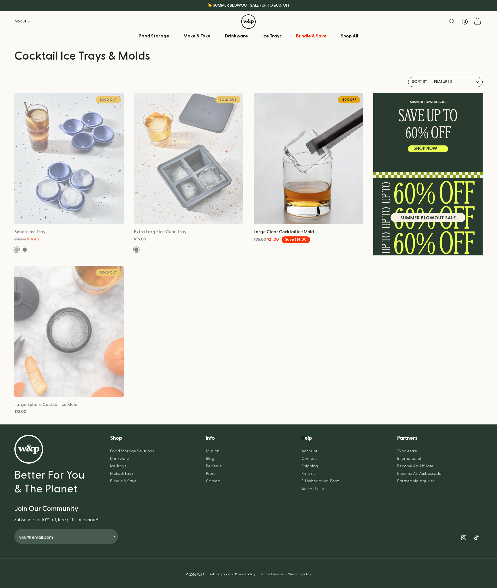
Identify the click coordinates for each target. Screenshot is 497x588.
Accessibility (312, 489)
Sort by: (420, 82)
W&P (200, 574)
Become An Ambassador (420, 474)
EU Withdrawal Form (320, 481)
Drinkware (236, 36)
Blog (210, 459)
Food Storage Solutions (132, 451)
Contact (309, 459)
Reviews (213, 466)
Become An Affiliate (415, 466)
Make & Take (197, 36)
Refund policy (219, 574)
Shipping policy (299, 574)
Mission (212, 451)
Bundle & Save (123, 481)
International (409, 459)
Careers (213, 481)
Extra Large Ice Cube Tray (160, 232)
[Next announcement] (486, 5)
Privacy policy (245, 574)
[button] (23, 21)
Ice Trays (272, 36)
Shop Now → (428, 148)
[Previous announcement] (10, 5)
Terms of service (272, 574)
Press (210, 474)
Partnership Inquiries (416, 481)
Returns (308, 474)
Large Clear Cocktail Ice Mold (284, 232)
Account (309, 451)
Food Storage (154, 36)
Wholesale (407, 451)
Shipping (309, 466)
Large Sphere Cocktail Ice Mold (46, 405)
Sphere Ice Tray (30, 232)
